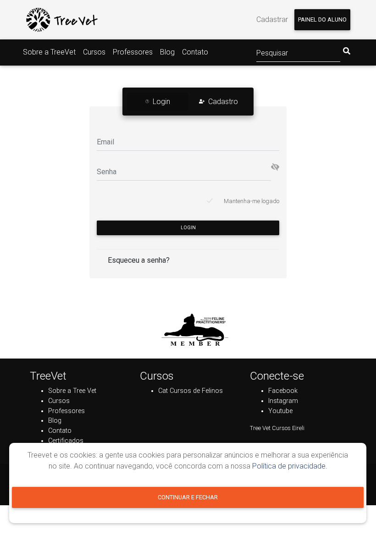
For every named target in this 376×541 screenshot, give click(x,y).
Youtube (280, 411)
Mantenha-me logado (251, 201)
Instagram (283, 401)
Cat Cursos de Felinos (190, 391)
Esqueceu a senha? (139, 260)
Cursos (94, 52)
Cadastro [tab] (223, 101)
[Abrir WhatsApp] (353, 518)
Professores (133, 52)
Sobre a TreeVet (49, 52)
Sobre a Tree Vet (72, 391)
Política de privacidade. (289, 466)
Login (188, 228)
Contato (195, 52)
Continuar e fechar (188, 497)
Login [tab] (161, 101)
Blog (167, 52)
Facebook (283, 391)
